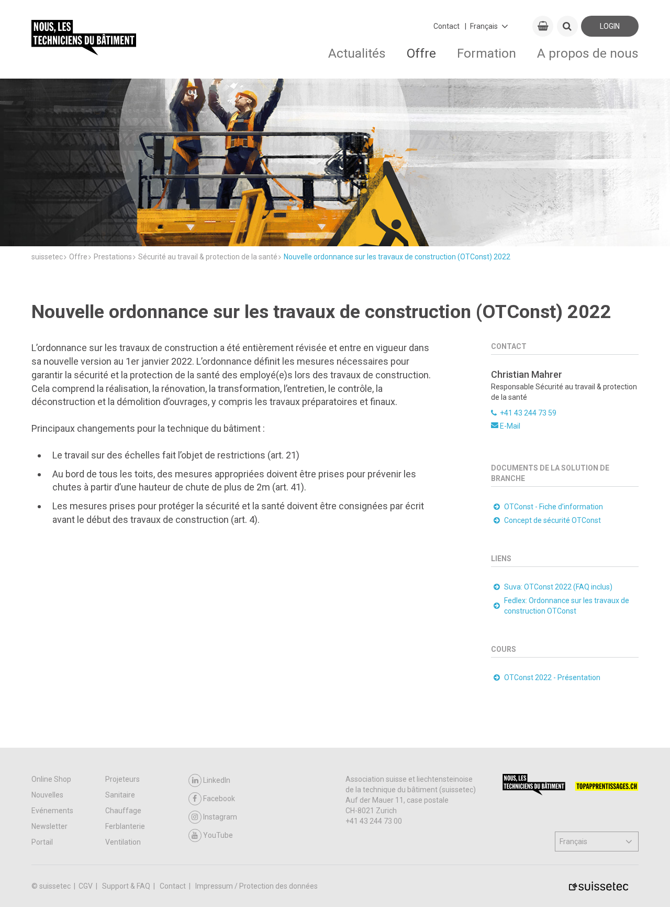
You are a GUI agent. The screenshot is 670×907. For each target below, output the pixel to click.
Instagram (220, 817)
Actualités (357, 53)
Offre (421, 53)
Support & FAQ (127, 886)
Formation (486, 53)
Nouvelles (47, 795)
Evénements (52, 810)
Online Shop (51, 779)
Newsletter (49, 826)
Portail (42, 842)
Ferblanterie (125, 826)
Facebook (219, 798)
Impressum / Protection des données (256, 886)
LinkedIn (216, 780)
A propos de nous (588, 53)
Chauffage (123, 810)
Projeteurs (122, 779)
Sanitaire (120, 795)
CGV (86, 886)
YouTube (218, 835)
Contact (446, 26)
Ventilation (123, 842)
